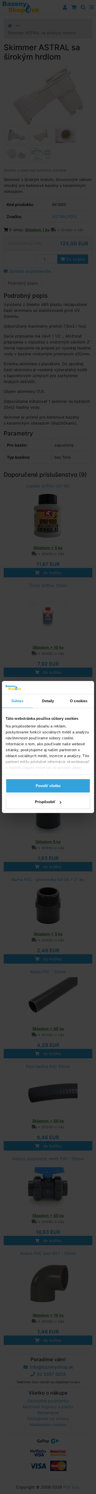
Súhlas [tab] (17, 701)
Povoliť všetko (48, 786)
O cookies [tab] (78, 701)
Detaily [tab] (48, 701)
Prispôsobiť (45, 802)
